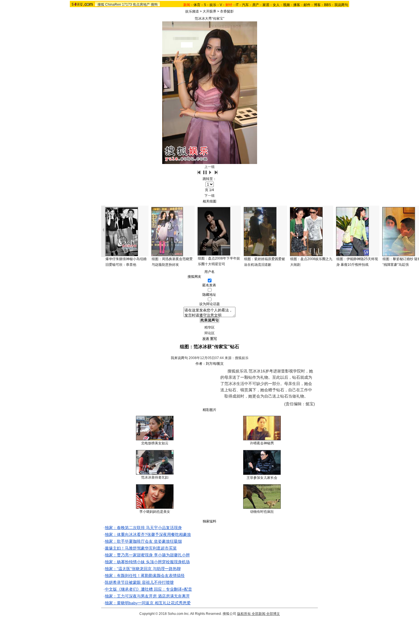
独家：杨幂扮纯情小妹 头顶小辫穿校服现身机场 (147, 562)
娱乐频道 (192, 11)
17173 (127, 5)
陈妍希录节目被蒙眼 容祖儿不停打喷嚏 (139, 582)
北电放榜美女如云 (154, 443)
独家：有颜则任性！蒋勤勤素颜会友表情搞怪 (145, 575)
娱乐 (213, 5)
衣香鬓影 (227, 11)
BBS (327, 5)
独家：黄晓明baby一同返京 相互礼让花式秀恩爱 (148, 603)
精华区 (209, 327)
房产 (255, 5)
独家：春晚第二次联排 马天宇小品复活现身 (143, 527)
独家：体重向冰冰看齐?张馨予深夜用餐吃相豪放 (148, 534)
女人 (276, 5)
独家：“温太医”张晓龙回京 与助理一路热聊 (143, 568)
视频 (286, 5)
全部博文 (273, 614)
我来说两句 (179, 358)
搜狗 (154, 5)
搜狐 (100, 5)
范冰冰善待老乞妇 (154, 477)
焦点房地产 (141, 5)
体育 (197, 5)
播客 (296, 5)
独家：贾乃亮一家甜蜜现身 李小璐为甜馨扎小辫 (147, 555)
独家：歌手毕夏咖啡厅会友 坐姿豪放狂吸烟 (143, 541)
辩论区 (209, 333)
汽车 (245, 5)
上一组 (209, 167)
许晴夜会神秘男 (262, 443)
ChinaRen (113, 5)
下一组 (209, 196)
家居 (266, 5)
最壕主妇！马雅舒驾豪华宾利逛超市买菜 (141, 548)
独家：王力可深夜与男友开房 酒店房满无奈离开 (147, 596)
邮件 (307, 5)
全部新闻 (258, 614)
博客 (317, 5)
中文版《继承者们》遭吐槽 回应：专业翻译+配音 (148, 589)
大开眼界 (209, 11)
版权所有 (244, 614)
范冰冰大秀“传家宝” (209, 19)
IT (237, 5)
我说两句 (341, 5)
